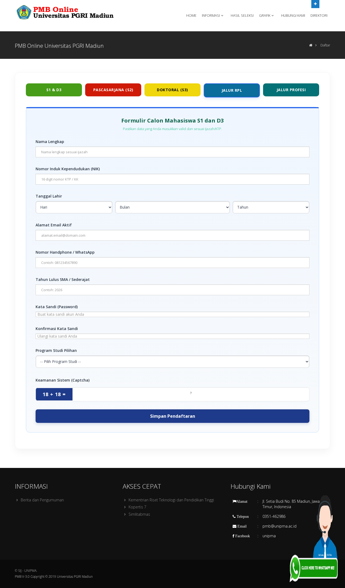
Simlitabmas (139, 514)
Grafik (264, 15)
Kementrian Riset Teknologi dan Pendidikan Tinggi (171, 499)
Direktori (318, 15)
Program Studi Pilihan (56, 350)
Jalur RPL (232, 90)
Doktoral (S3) (172, 89)
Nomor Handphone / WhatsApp (65, 252)
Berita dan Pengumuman (42, 499)
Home (191, 15)
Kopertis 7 (137, 506)
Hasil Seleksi (242, 15)
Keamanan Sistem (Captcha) (62, 380)
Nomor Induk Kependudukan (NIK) (68, 168)
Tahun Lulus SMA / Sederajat (63, 279)
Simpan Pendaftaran (172, 416)
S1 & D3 (54, 89)
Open (315, 4)
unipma (269, 535)
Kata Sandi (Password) (57, 306)
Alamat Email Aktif (54, 224)
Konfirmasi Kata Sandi (57, 328)
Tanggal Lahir (49, 196)
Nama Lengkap (50, 141)
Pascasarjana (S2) (113, 89)
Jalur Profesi (291, 89)
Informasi (211, 15)
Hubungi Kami (293, 15)
